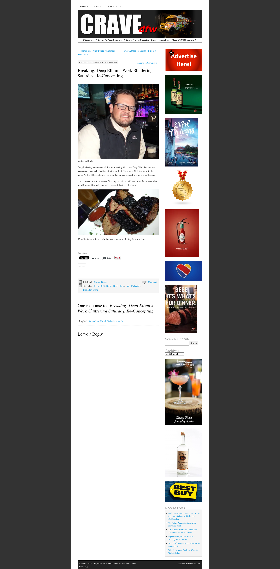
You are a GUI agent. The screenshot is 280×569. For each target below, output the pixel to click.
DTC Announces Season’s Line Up (141, 50)
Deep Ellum (118, 285)
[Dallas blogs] (182, 204)
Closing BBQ (99, 285)
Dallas (109, 285)
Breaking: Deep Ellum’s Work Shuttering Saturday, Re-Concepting (115, 73)
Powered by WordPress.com (189, 563)
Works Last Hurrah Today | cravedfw (106, 321)
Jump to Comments (147, 62)
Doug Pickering (133, 285)
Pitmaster (87, 289)
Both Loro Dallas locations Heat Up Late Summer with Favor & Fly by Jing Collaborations (184, 516)
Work (95, 289)
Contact (114, 6)
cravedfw (82, 563)
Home (84, 6)
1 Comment (151, 282)
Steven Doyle (88, 62)
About (98, 6)
